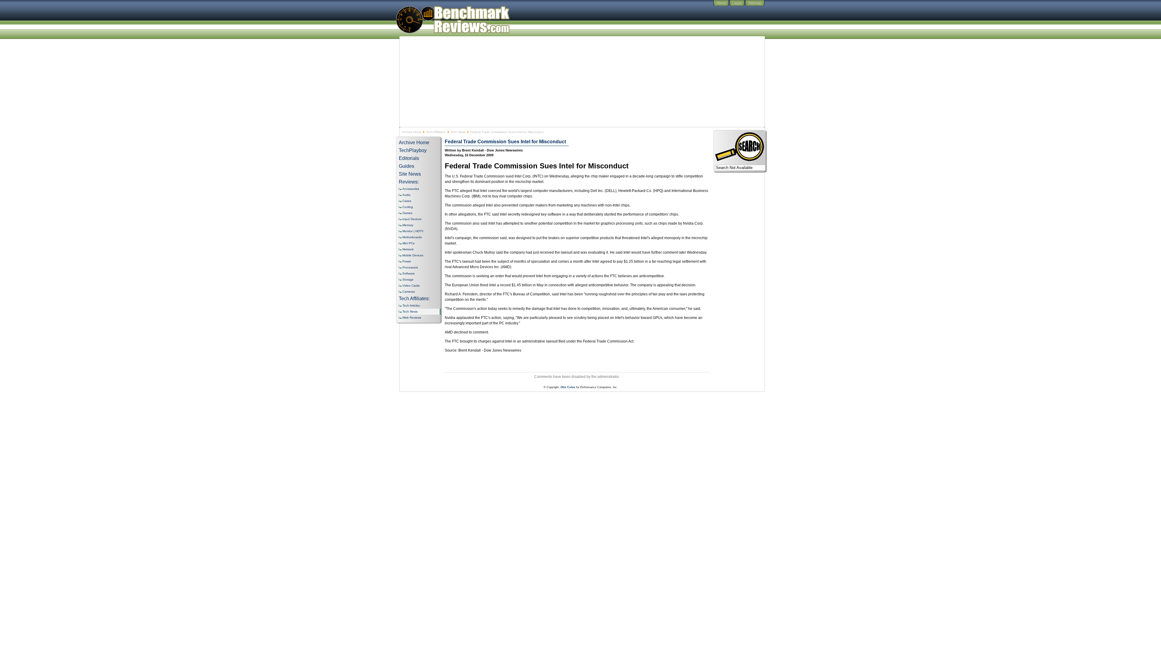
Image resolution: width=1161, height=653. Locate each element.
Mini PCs (408, 243)
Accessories (410, 188)
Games (407, 213)
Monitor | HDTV (413, 231)
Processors (410, 267)
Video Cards (411, 285)
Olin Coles (568, 387)
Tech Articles (411, 305)
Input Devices (411, 219)
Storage (408, 279)
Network (408, 249)
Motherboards (412, 237)
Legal (737, 3)
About (721, 3)
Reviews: (409, 181)
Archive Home (411, 132)
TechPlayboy (413, 150)
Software (408, 273)
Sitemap (755, 3)
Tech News (458, 132)
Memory (407, 225)
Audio (406, 195)
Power (406, 261)
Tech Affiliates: (436, 132)
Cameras (408, 291)
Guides (406, 166)
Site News (410, 174)
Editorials (409, 158)
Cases (406, 201)
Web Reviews (411, 317)
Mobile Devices (412, 255)
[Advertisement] (580, 81)
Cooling (407, 207)
